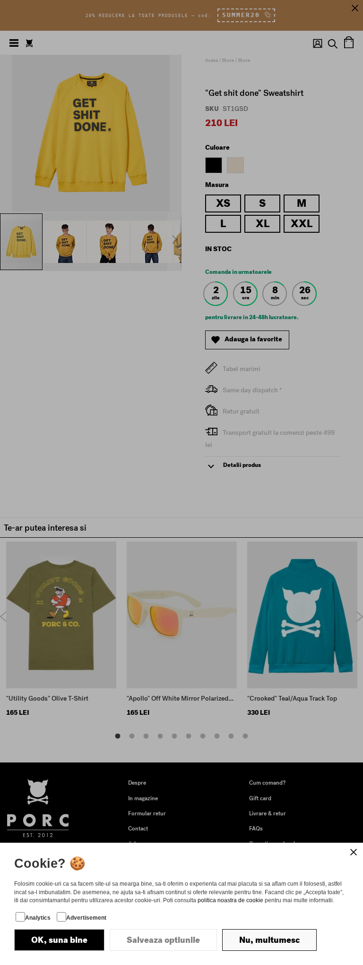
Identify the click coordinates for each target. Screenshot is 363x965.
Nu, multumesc (269, 940)
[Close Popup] (353, 852)
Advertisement (86, 917)
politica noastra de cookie (230, 900)
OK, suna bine (59, 940)
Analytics (38, 917)
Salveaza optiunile (163, 940)
